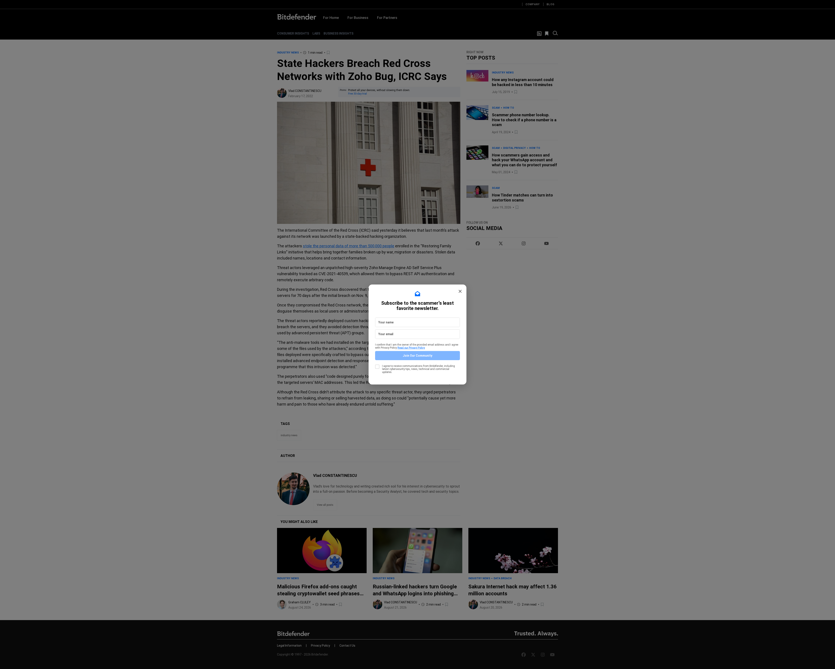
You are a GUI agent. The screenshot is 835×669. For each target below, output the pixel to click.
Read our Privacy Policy (411, 347)
